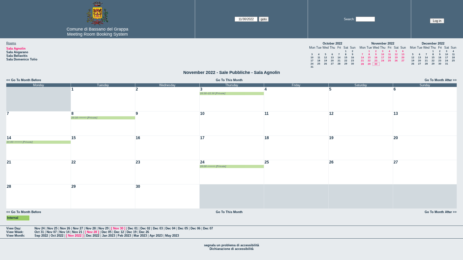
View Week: (14, 232)
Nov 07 (52, 232)
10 (312, 57)
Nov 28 (91, 228)
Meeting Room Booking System (97, 34)
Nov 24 (39, 228)
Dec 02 (145, 228)
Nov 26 (65, 228)
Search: (349, 19)
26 (325, 63)
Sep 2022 (41, 235)
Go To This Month (229, 80)
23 (352, 60)
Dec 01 (133, 228)
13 (332, 57)
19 (325, 60)
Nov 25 (52, 228)
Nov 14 (64, 232)
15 (345, 57)
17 (312, 60)
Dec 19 (131, 232)
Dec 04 (170, 228)
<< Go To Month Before (23, 80)
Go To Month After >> (441, 80)
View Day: (13, 228)
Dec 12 (119, 232)
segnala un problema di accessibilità (231, 245)
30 (352, 63)
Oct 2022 (57, 235)
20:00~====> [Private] (213, 166)
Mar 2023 (140, 235)
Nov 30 (118, 228)
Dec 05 (183, 228)
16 (352, 57)
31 (312, 66)
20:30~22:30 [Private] (212, 93)
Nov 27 (78, 228)
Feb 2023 (124, 235)
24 (312, 63)
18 (318, 60)
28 (339, 63)
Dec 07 (208, 228)
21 (339, 60)
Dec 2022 (92, 235)
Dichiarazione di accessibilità (231, 249)
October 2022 (332, 43)
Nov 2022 (75, 235)
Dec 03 (158, 228)
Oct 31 (39, 232)
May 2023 (172, 235)
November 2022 (382, 43)
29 (345, 63)
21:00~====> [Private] (20, 142)
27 (332, 63)
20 (332, 60)
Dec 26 (144, 232)
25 (318, 63)
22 (345, 60)
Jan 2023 (108, 235)
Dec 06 (195, 228)
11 (319, 57)
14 (339, 57)
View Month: (15, 235)
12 (325, 57)
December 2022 (433, 43)
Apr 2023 (156, 235)
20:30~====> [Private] (84, 117)
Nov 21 (77, 232)
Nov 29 (103, 228)
